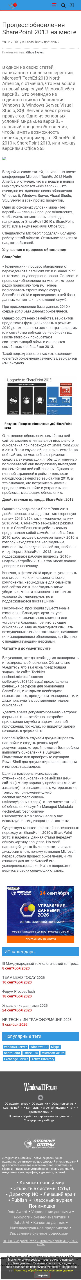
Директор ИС (23, 1194)
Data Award (17, 1211)
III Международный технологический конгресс (40, 963)
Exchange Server (16, 1059)
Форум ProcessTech (18, 991)
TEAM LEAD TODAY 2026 (23, 977)
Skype (55, 1047)
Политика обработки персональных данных (39, 1116)
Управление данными (51, 1211)
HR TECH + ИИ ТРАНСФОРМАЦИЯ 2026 (37, 1019)
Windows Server (15, 1047)
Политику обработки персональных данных (43, 1270)
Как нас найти (12, 1107)
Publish (19, 1200)
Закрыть (42, 1275)
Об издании (40, 1103)
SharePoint (12, 1053)
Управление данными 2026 (25, 1005)
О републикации (54, 1107)
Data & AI (21, 1222)
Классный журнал (52, 1200)
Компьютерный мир (42, 1182)
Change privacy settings (39, 1120)
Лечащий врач (59, 1194)
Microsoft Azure (53, 1053)
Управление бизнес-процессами (39, 1233)
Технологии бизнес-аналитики (39, 1217)
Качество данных (49, 1222)
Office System (35, 52)
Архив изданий (39, 1112)
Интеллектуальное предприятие (39, 1228)
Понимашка (42, 1206)
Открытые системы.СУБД (42, 1188)
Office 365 (31, 1053)
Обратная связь (62, 1103)
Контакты (32, 1107)
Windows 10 (38, 1047)
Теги (72, 1107)
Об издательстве (16, 1103)
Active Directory (43, 1059)
